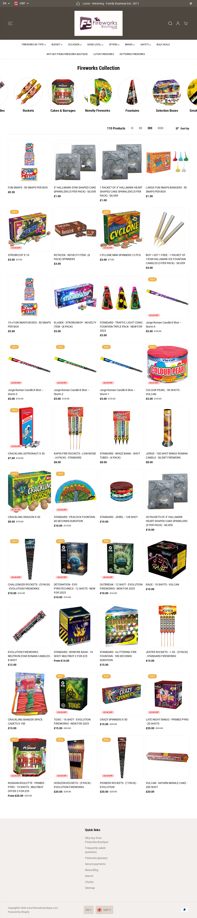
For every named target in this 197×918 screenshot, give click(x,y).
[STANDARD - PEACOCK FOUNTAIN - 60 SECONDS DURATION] (75, 491)
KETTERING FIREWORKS (132, 54)
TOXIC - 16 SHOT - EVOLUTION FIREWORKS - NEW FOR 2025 (72, 721)
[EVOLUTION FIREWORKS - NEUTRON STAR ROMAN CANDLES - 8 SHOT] (29, 626)
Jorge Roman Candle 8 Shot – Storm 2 (71, 392)
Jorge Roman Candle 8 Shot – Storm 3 (25, 392)
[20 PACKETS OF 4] (167, 491)
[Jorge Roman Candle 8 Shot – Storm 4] (167, 296)
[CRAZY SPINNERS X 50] (121, 693)
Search (89, 875)
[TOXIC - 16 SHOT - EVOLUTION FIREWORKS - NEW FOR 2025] (75, 693)
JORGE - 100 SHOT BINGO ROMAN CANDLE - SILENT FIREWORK (167, 455)
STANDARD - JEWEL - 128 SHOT (119, 517)
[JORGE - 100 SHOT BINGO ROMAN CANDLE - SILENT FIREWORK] (167, 427)
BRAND (129, 44)
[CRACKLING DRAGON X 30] (29, 491)
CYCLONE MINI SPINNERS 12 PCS (120, 255)
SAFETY (144, 44)
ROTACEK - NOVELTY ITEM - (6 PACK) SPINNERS (72, 257)
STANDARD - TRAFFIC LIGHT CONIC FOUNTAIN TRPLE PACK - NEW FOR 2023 (121, 326)
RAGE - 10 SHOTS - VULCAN (162, 584)
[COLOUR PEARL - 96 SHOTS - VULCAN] (167, 364)
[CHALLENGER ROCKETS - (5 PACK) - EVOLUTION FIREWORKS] (29, 558)
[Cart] (185, 23)
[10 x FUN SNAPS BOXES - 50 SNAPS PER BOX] (29, 296)
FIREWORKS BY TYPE (33, 44)
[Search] (170, 23)
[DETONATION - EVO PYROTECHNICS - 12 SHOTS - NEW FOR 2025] (75, 558)
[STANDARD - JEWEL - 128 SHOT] (121, 491)
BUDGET (56, 44)
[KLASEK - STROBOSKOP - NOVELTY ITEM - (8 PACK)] (75, 296)
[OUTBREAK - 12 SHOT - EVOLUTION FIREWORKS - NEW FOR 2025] (121, 558)
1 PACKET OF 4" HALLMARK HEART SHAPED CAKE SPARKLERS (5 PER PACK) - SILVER (121, 191)
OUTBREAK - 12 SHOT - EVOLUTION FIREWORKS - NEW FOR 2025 (121, 586)
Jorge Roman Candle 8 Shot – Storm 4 (163, 324)
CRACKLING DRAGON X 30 (24, 517)
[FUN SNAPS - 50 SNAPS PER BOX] (29, 161)
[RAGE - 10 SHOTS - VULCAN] (167, 558)
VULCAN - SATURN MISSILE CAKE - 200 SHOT (166, 785)
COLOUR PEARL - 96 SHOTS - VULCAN (163, 392)
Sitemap (90, 887)
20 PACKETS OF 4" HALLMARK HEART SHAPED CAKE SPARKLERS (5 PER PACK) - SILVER (166, 521)
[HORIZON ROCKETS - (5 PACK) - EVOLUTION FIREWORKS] (75, 757)
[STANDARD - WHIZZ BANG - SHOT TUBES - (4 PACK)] (121, 427)
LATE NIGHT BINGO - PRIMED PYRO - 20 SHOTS (167, 721)
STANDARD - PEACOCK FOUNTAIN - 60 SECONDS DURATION (75, 519)
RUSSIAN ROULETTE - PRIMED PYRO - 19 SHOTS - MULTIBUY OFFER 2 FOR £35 (26, 787)
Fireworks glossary (96, 858)
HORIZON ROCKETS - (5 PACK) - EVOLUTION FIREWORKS (73, 785)
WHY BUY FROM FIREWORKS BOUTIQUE (67, 54)
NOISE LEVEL (94, 44)
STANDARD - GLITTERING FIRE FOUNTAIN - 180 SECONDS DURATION (118, 656)
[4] (75, 161)
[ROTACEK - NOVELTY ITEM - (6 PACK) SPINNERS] (75, 229)
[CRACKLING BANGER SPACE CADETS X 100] (29, 693)
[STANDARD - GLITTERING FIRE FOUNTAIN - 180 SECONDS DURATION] (121, 626)
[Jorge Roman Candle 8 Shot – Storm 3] (29, 364)
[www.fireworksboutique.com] (98, 23)
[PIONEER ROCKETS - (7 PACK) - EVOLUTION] (121, 757)
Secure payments (95, 864)
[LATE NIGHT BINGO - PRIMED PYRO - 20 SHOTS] (167, 693)
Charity (89, 881)
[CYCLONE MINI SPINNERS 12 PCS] (121, 229)
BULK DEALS (163, 44)
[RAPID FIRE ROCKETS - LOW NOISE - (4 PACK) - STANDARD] (75, 427)
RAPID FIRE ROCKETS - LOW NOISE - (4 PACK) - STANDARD (75, 455)
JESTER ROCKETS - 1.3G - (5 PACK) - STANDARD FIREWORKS (167, 654)
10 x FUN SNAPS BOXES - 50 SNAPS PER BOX (29, 324)
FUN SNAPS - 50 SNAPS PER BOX (28, 187)
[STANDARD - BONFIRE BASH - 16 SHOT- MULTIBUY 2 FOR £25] (75, 626)
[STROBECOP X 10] (29, 229)
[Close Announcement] (191, 3)
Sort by (184, 128)
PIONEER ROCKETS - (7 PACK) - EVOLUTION (118, 785)
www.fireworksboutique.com (42, 907)
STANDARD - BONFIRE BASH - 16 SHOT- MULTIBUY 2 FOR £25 (73, 654)
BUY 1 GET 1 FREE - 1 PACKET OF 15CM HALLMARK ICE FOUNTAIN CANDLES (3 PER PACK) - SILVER (166, 259)
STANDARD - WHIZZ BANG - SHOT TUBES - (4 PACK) (120, 455)
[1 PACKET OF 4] (121, 161)
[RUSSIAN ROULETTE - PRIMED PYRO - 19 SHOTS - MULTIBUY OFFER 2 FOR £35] (29, 757)
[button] (10, 23)
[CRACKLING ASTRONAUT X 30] (29, 427)
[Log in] (177, 23)
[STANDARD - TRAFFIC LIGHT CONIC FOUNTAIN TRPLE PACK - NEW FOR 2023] (121, 296)
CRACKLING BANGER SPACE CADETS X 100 (25, 721)
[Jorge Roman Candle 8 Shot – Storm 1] (121, 364)
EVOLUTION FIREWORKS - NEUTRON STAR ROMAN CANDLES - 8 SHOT (29, 656)
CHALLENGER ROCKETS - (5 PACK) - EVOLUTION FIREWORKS (29, 586)
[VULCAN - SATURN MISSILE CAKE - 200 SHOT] (167, 757)
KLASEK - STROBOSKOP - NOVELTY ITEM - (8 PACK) (75, 324)
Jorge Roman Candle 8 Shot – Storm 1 (117, 392)
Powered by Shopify (18, 911)
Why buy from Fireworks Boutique (96, 840)
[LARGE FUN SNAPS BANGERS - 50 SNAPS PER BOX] (167, 161)
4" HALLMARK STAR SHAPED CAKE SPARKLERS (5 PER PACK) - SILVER (75, 189)
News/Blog (91, 870)
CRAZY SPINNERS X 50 (113, 719)
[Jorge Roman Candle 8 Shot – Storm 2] (75, 364)
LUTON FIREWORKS (103, 54)
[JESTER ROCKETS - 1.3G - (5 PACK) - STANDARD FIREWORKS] (167, 626)
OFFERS (113, 44)
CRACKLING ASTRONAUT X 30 (26, 453)
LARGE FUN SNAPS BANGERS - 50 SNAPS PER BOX (166, 189)
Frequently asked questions (95, 850)
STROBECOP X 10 (18, 255)
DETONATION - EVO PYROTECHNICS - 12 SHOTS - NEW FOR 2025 (74, 588)
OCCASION (74, 44)
